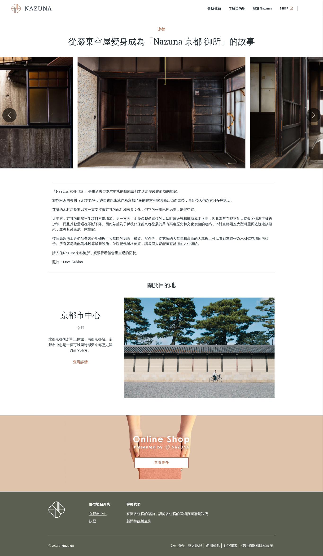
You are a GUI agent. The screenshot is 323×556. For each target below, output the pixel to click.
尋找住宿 (214, 8)
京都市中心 (98, 513)
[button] (9, 115)
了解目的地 (237, 8)
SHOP (284, 8)
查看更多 (161, 462)
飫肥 (92, 521)
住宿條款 (231, 545)
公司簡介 (177, 545)
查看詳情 (80, 362)
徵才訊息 (195, 545)
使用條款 (213, 545)
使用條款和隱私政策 (257, 545)
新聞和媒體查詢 (139, 521)
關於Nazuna (262, 8)
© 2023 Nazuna (61, 545)
